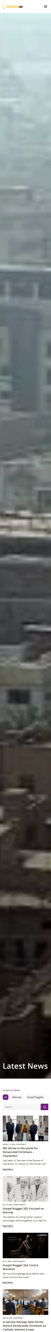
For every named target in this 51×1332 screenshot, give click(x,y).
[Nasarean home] (13, 6)
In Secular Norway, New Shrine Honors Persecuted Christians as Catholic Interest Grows (24, 1325)
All (5, 1097)
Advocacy (16, 1097)
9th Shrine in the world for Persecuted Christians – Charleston (20, 1152)
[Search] (44, 1107)
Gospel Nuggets (35, 1097)
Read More (8, 1169)
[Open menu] (45, 6)
